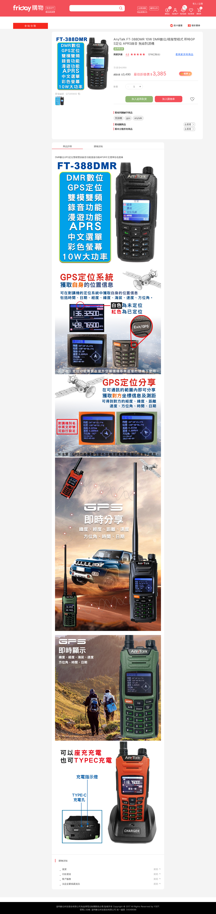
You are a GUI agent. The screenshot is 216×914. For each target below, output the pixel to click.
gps (128, 118)
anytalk (138, 118)
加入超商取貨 (139, 99)
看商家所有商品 (184, 54)
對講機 (118, 118)
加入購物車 (168, 99)
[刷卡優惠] (176, 25)
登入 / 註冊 (198, 3)
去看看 (188, 124)
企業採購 (142, 8)
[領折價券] (194, 25)
